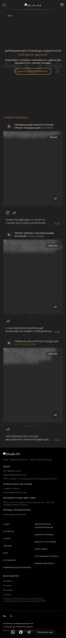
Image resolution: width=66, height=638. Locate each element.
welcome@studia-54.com (15, 492)
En (11, 615)
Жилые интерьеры (44, 534)
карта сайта (41, 549)
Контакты (8, 531)
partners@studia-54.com (14, 514)
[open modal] (4, 4)
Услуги (7, 538)
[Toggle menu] (61, 4)
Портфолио (9, 560)
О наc (6, 524)
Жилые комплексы (45, 563)
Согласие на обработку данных (18, 627)
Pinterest (7, 585)
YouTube (7, 594)
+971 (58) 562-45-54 (12, 471)
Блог (5, 553)
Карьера (7, 545)
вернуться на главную (33, 71)
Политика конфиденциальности (18, 623)
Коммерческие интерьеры (17, 567)
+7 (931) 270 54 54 (11, 489)
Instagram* (8, 581)
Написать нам (45, 632)
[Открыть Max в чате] (21, 632)
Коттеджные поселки (46, 556)
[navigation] (29, 317)
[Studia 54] (33, 5)
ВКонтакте (8, 590)
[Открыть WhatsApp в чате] (13, 632)
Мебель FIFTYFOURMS (45, 541)
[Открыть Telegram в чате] (29, 632)
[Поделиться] (55, 198)
